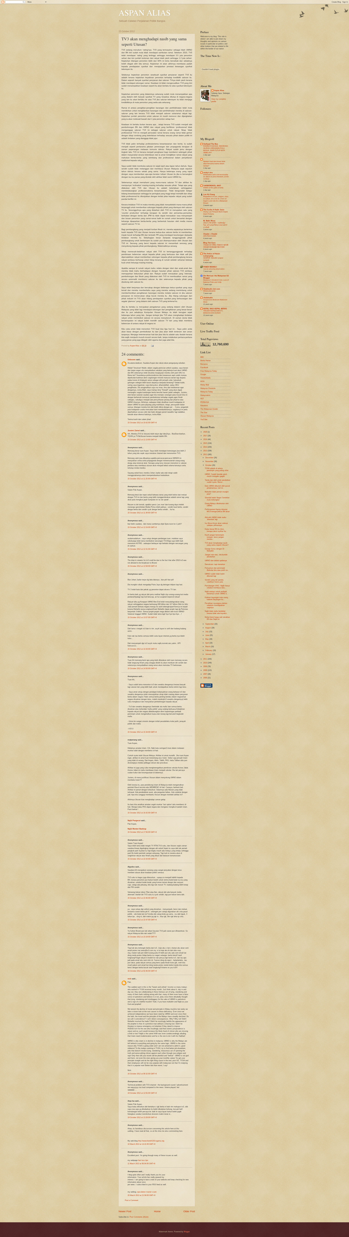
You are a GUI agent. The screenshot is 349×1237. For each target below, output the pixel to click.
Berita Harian (205, 361)
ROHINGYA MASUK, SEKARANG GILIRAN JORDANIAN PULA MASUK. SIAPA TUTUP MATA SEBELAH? (215, 149)
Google (203, 374)
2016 (205, 439)
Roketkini (204, 406)
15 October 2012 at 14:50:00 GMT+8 (142, 668)
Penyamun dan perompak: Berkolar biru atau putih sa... (217, 569)
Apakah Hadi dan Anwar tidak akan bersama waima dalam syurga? (214, 163)
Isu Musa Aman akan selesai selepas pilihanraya (216, 524)
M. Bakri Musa (209, 221)
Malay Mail (204, 385)
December (209, 458)
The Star (203, 413)
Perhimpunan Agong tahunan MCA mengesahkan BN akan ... (217, 511)
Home (157, 1211)
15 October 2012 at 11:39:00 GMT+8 (142, 513)
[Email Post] (152, 346)
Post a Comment (131, 1200)
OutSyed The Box (210, 144)
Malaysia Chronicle (207, 388)
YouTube (203, 419)
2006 (205, 678)
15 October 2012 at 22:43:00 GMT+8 (142, 859)
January (208, 654)
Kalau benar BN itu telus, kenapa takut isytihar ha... (216, 530)
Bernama (203, 364)
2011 (205, 659)
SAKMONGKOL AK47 (212, 186)
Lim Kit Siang (209, 194)
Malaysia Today (206, 392)
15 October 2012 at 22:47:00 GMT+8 (142, 920)
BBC (202, 357)
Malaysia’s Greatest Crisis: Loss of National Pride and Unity (216, 281)
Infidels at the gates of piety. (213, 188)
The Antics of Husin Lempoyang (211, 255)
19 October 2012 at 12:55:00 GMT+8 (142, 1093)
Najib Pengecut (134, 820)
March (208, 647)
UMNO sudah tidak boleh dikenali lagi (215, 575)
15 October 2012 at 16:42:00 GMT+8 (142, 813)
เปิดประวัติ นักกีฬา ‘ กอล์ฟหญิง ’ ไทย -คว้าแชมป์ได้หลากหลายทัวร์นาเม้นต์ (215, 225)
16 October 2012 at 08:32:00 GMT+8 (142, 1074)
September (209, 624)
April (207, 643)
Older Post (189, 1211)
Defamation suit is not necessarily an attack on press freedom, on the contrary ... (216, 177)
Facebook (204, 367)
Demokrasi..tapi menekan (215, 564)
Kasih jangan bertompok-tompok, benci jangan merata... (214, 537)
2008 (205, 670)
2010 (205, 663)
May (207, 639)
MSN (202, 381)
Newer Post (125, 1211)
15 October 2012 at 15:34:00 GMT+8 (142, 732)
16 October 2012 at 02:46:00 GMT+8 (142, 971)
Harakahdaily (205, 378)
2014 (205, 447)
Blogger (187, 1232)
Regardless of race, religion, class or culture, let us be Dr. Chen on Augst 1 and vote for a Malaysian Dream (215, 200)
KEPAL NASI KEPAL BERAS (215, 309)
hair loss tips (143, 1160)
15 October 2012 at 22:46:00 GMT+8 (142, 898)
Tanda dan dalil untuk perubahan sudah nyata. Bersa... (217, 481)
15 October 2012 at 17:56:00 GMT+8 (142, 832)
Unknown (132, 360)
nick (129, 979)
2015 (205, 443)
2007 (205, 674)
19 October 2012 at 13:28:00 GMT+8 (142, 1117)
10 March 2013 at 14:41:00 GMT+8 (141, 1144)
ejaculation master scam (147, 1192)
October (208, 465)
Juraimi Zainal (134, 430)
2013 (205, 451)
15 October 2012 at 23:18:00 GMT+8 (142, 937)
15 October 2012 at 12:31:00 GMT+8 (142, 549)
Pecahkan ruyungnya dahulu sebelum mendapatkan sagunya (216, 605)
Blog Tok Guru (209, 243)
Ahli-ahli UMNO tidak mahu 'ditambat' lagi (215, 518)
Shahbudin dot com (211, 289)
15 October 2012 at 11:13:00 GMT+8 (142, 440)
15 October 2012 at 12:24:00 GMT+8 (142, 527)
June (207, 635)
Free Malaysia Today (208, 371)
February (209, 650)
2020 (205, 432)
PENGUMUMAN (209, 291)
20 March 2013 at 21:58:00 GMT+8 (141, 1195)
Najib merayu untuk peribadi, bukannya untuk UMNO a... (216, 593)
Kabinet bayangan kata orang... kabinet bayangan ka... (217, 598)
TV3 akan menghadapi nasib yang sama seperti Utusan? (216, 544)
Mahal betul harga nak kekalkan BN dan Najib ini (217, 618)
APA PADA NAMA (209, 236)
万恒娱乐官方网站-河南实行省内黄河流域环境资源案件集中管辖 (215, 246)
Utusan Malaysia (207, 416)
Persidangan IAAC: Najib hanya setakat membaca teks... (217, 587)
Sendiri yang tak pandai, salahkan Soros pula (214, 581)
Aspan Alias (135, 346)
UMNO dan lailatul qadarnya (216, 560)
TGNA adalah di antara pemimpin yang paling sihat (216, 469)
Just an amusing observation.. (214, 269)
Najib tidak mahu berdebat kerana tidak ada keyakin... (216, 612)
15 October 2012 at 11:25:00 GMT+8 (142, 479)
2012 (205, 454)
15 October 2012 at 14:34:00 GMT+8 (142, 649)
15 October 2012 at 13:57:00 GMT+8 (142, 617)
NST (202, 399)
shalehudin (208, 298)
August (208, 628)
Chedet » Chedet (210, 234)
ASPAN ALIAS (145, 12)
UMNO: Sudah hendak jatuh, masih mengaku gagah (216, 475)
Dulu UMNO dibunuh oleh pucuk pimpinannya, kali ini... (217, 487)
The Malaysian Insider (209, 409)
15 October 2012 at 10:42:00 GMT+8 (142, 423)
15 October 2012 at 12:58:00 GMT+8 (142, 566)
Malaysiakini (205, 395)
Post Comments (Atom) (139, 1217)
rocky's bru (208, 173)
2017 (205, 436)
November (209, 461)
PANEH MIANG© (210, 267)
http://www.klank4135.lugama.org (151, 1141)
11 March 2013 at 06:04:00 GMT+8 (141, 1164)
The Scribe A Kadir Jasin (213, 210)
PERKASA (204, 402)
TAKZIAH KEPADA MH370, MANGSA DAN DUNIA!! (213, 312)
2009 (205, 666)
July (207, 632)
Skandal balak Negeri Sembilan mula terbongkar (217, 499)
